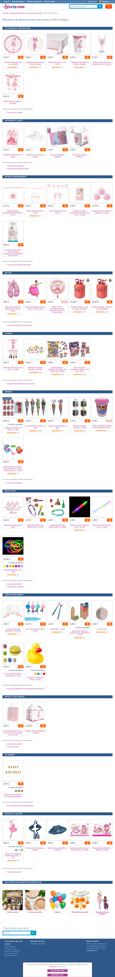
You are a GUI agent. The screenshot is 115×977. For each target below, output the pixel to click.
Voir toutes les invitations (15, 166)
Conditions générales (37, 944)
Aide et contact (49, 1)
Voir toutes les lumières (15, 586)
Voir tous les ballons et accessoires (19, 325)
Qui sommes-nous (11, 953)
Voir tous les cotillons (14, 584)
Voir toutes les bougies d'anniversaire (20, 805)
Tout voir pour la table (14, 112)
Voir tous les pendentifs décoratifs (19, 264)
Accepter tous (57, 971)
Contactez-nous (92, 950)
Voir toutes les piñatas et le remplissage (21, 383)
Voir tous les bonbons (14, 483)
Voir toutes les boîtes (14, 744)
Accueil (6, 1)
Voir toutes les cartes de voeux (18, 168)
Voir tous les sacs (13, 746)
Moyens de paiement (34, 1)
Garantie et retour (11, 955)
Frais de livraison (18, 1)
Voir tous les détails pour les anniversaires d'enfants (25, 688)
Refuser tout (57, 975)
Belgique (105, 1)
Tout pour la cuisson (14, 872)
